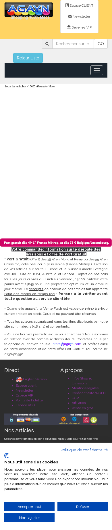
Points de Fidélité (29, 400)
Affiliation (79, 403)
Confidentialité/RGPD (88, 393)
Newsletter (81, 16)
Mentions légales (85, 388)
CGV (75, 398)
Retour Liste (28, 58)
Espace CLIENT (81, 5)
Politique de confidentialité (84, 450)
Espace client (26, 386)
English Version (35, 379)
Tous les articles (15, 86)
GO (101, 44)
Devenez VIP (81, 27)
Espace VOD (25, 405)
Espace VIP (24, 395)
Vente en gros (82, 408)
